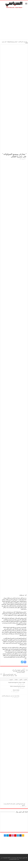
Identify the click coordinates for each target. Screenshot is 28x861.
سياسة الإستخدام (13, 859)
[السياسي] (14, 5)
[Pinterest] (15, 835)
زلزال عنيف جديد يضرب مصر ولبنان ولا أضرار (10, 695)
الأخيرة (25, 679)
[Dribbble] (13, 835)
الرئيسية (25, 41)
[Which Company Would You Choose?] (26, 686)
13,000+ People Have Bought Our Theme (16, 682)
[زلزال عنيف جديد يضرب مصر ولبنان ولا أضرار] (23, 748)
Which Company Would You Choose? (17, 686)
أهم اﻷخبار (21, 41)
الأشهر (21, 679)
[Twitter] (18, 835)
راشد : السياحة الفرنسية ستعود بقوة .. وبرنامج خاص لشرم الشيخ (10, 674)
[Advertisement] (14, 23)
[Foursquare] (7, 835)
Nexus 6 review (16, 690)
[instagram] (5, 835)
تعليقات (16, 679)
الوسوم (11, 679)
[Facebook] (20, 835)
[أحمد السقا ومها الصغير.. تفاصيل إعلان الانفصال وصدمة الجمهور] (26, 804)
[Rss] (23, 835)
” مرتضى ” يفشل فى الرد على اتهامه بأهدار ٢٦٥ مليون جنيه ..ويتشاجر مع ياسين (18, 670)
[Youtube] (10, 835)
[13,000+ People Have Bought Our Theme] (26, 682)
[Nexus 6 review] (23, 691)
